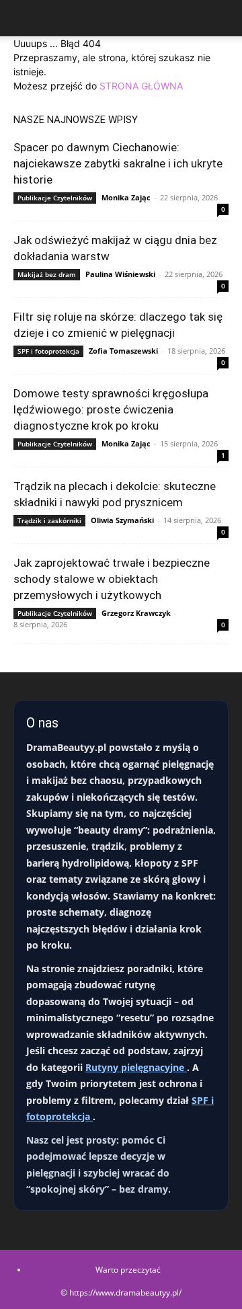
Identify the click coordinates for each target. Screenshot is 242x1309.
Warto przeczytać (128, 1269)
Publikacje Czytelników (54, 197)
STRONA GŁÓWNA (141, 85)
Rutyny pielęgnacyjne (136, 1067)
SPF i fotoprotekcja (48, 351)
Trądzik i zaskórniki (49, 520)
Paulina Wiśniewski (120, 274)
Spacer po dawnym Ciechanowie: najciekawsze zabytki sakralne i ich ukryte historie (118, 163)
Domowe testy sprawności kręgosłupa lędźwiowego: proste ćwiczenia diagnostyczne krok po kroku (110, 409)
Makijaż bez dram (46, 274)
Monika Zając (126, 197)
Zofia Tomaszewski (123, 351)
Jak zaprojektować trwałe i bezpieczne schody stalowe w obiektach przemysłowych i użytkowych (111, 579)
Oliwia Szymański (122, 520)
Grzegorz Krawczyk (136, 613)
